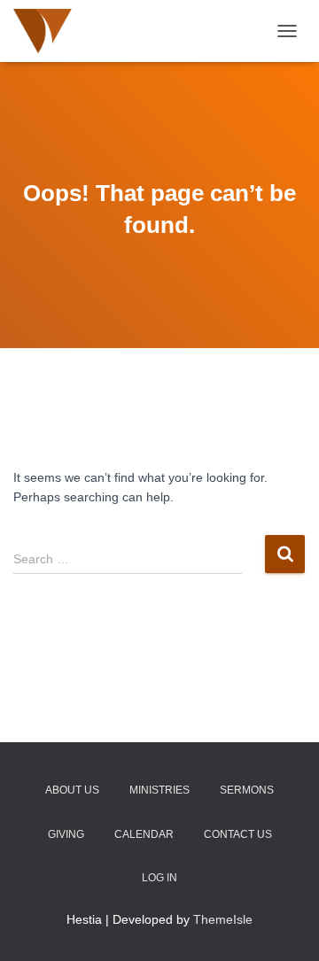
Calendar (144, 834)
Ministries (159, 790)
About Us (72, 790)
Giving (66, 834)
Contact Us (238, 834)
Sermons (247, 790)
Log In (159, 878)
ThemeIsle (223, 919)
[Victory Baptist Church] (117, 31)
